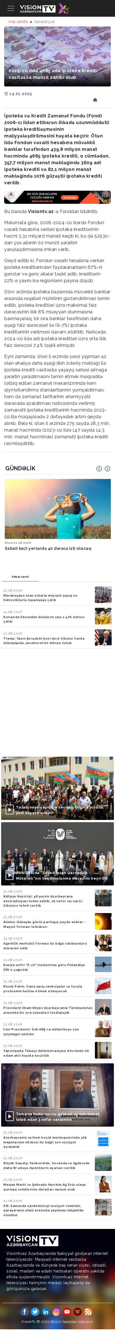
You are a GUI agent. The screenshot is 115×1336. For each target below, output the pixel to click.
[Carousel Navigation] (103, 469)
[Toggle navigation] (11, 8)
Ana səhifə (18, 22)
